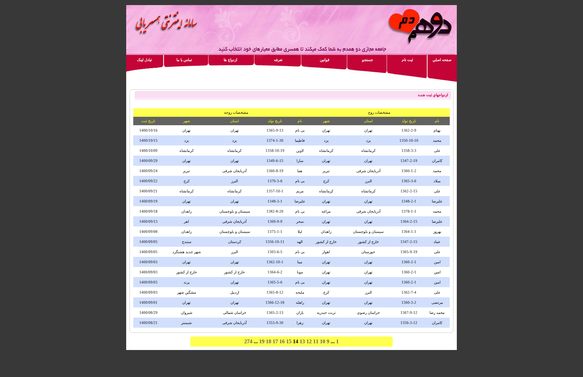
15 (289, 341)
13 (302, 341)
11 (315, 341)
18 (268, 341)
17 (275, 341)
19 (262, 341)
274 (248, 341)
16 (282, 341)
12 (309, 341)
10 (322, 341)
